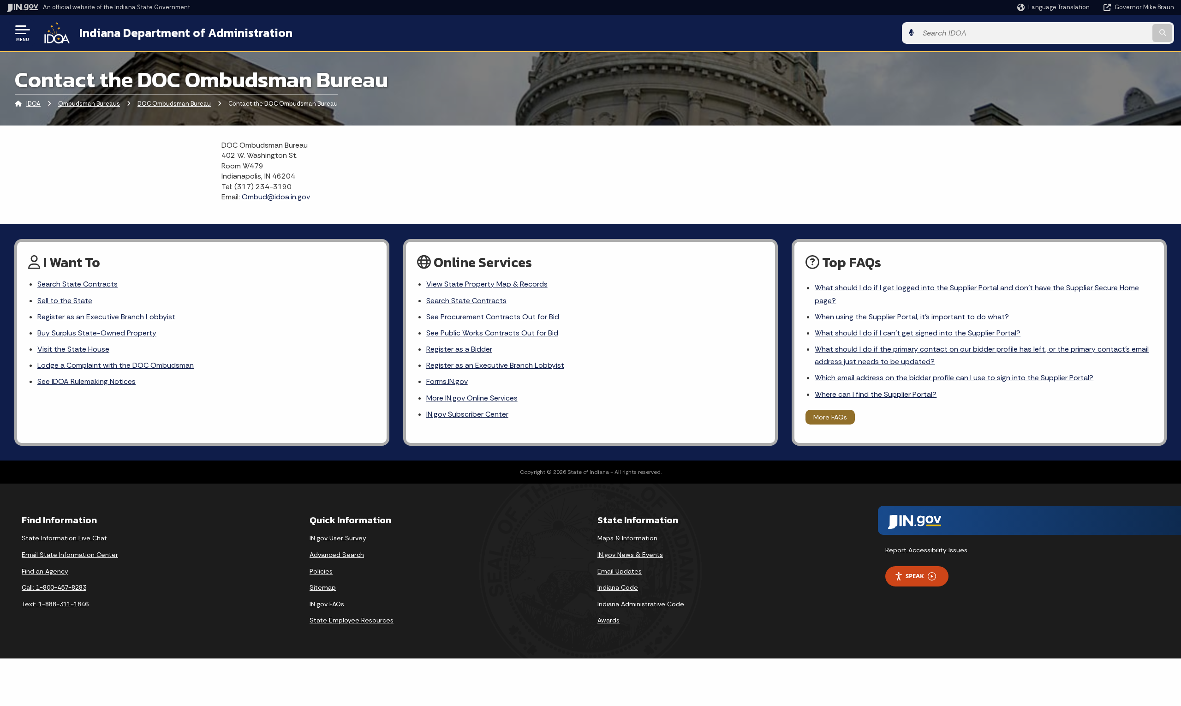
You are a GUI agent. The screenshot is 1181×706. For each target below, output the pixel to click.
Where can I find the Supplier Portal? (875, 394)
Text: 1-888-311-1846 (55, 604)
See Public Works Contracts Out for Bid (492, 333)
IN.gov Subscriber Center (467, 414)
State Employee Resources (352, 620)
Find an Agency (45, 571)
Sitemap (323, 587)
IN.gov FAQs (327, 604)
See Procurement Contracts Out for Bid (492, 317)
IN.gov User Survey (338, 538)
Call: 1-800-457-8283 (54, 587)
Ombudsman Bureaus (89, 104)
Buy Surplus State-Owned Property (96, 333)
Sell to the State (64, 300)
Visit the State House (73, 349)
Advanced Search (337, 554)
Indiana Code (617, 587)
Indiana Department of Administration (185, 33)
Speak (915, 576)
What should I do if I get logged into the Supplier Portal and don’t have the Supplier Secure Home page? (977, 294)
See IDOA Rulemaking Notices (86, 381)
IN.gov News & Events (630, 554)
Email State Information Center (70, 554)
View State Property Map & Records (487, 284)
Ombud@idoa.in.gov (276, 197)
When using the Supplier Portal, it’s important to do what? (912, 317)
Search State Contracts (77, 284)
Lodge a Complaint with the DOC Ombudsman (115, 365)
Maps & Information (627, 538)
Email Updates (619, 571)
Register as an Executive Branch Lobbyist (106, 317)
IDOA (33, 104)
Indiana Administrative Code (640, 604)
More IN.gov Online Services (472, 398)
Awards (608, 620)
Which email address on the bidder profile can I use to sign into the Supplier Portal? (954, 378)
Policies (321, 571)
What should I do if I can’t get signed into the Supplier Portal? (917, 333)
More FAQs (830, 417)
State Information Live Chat (64, 538)
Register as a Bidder (459, 349)
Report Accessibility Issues (926, 550)
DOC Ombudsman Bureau (174, 104)
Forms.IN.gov (447, 381)
